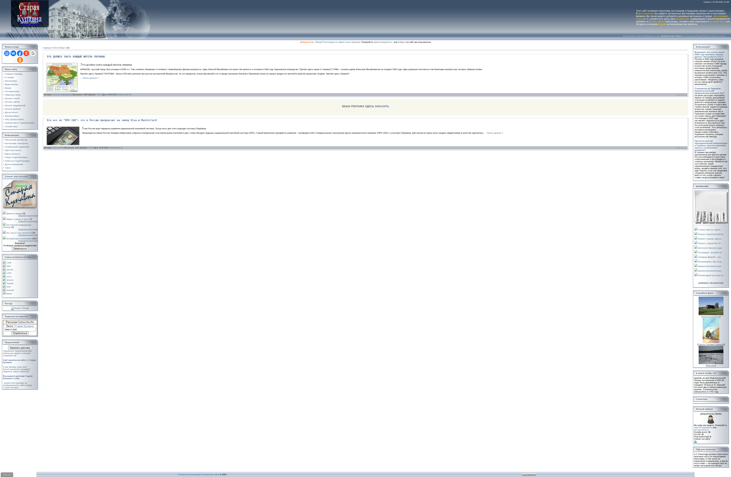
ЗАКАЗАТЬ (382, 106)
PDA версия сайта (652, 36)
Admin (9, 293)
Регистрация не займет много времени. (341, 42)
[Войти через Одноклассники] (20, 60)
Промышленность (711, 317)
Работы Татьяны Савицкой (711, 344)
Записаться (20, 248)
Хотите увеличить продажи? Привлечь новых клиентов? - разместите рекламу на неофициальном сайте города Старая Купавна (18, 378)
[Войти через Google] (33, 53)
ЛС (708, 36)
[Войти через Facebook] (20, 53)
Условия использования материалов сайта (198, 474)
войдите (402, 42)
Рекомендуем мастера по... (711, 275)
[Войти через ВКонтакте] (13, 53)
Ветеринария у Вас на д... (710, 261)
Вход (698, 36)
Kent (8, 287)
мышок (9, 280)
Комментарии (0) (124, 95)
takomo (9, 269)
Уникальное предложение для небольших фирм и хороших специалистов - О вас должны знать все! (19, 359)
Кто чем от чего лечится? (18, 233)
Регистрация (689, 36)
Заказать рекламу (20, 347)
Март (62, 48)
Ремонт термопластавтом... (711, 234)
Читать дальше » (90, 78)
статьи (639, 19)
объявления (682, 19)
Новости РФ (58, 148)
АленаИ (10, 290)
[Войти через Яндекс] (26, 53)
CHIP (8, 263)
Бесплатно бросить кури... (710, 248)
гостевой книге (717, 21)
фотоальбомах (646, 13)
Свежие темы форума (16, 176)
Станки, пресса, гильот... (710, 230)
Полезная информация (62, 95)
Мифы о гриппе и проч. (17, 219)
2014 (55, 48)
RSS (704, 36)
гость (9, 276)
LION (8, 273)
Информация (703, 47)
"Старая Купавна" (24, 326)
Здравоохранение (28, 216)
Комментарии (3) (116, 148)
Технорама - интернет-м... (710, 252)
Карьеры (711, 366)
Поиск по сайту (718, 36)
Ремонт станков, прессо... (710, 239)
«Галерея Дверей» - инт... (710, 257)
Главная (47, 48)
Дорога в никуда (14, 213)
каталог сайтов (656, 21)
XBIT (8, 266)
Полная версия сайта (632, 36)
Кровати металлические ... (711, 266)
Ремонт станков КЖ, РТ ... (710, 243)
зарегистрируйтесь (383, 42)
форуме (662, 24)
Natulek (10, 283)
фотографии (721, 16)
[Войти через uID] (7, 53)
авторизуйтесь (701, 430)
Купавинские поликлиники (19, 238)
